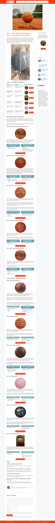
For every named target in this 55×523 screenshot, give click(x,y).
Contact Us (34, 521)
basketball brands (12, 335)
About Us (31, 521)
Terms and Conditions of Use (44, 521)
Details (20, 87)
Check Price (31, 92)
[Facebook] (32, 486)
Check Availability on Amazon (20, 153)
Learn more (43, 48)
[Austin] (8, 488)
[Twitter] (33, 486)
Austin (12, 486)
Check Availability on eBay (20, 459)
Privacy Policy (38, 521)
